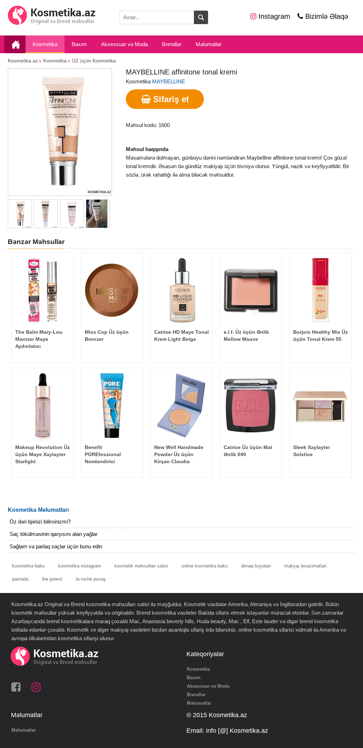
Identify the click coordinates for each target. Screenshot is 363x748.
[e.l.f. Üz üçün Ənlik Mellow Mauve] (251, 290)
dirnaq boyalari (256, 566)
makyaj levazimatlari (305, 566)
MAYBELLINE (168, 81)
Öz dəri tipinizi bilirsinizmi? (40, 522)
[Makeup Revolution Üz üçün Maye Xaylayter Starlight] (42, 405)
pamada (20, 579)
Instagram (273, 16)
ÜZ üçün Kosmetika (94, 60)
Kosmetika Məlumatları (38, 510)
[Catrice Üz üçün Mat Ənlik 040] (251, 405)
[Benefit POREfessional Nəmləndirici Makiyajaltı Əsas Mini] (112, 405)
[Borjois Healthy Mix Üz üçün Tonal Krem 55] (320, 290)
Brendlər (172, 44)
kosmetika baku (28, 566)
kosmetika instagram (79, 566)
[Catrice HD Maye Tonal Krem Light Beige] (181, 290)
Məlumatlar (209, 44)
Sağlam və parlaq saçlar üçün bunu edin (56, 546)
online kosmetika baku (205, 566)
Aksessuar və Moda (124, 44)
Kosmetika (45, 44)
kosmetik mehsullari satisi (141, 566)
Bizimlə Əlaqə (325, 16)
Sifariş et (170, 99)
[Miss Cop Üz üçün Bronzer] (112, 290)
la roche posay (91, 579)
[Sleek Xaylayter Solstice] (320, 405)
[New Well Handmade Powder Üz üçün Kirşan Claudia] (181, 405)
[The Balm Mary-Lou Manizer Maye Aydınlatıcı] (42, 290)
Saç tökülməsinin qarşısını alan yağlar (53, 534)
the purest (52, 579)
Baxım (79, 44)
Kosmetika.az (23, 60)
